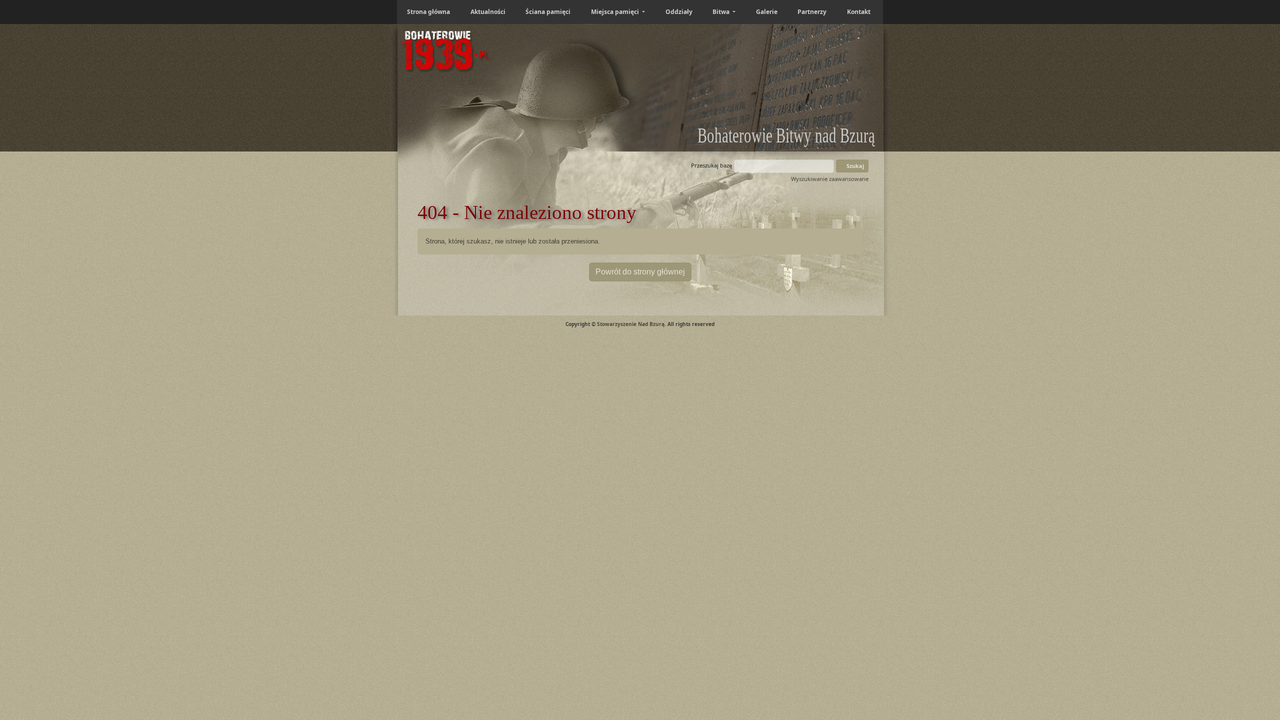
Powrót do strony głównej (640, 272)
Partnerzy (812, 12)
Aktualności (488, 12)
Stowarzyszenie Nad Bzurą (630, 324)
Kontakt (858, 12)
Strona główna (428, 12)
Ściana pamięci (548, 12)
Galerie (767, 12)
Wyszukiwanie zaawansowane (829, 178)
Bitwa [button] (721, 12)
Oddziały (679, 12)
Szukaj (854, 166)
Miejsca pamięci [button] (615, 12)
